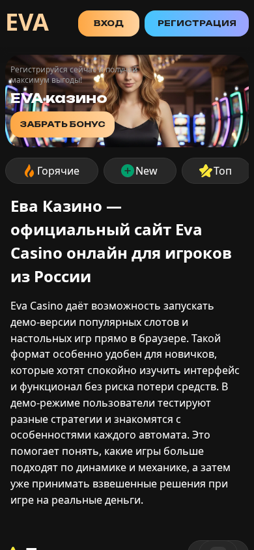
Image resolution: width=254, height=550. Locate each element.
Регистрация (197, 23)
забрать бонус (63, 124)
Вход (109, 23)
